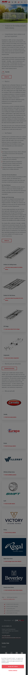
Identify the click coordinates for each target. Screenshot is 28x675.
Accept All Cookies (13, 666)
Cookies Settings (13, 670)
